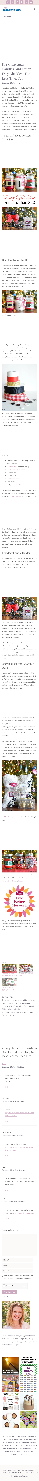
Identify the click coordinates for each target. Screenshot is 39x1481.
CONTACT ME (5, 1472)
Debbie (4, 1064)
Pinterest (5, 881)
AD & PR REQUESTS (28, 1470)
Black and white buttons (16, 470)
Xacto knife (16, 496)
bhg (25, 1000)
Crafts (7, 997)
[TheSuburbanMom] (12, 9)
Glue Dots (19, 485)
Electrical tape (12, 467)
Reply (6, 1087)
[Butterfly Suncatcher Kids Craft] (28, 1420)
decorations (10, 1003)
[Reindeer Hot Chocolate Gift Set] (26, 968)
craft (3, 1003)
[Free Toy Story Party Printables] (28, 1366)
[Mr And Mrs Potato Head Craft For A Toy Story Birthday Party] (10, 1384)
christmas (31, 1000)
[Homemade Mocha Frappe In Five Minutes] (28, 1402)
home (28, 1003)
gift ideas (22, 1003)
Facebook (21, 881)
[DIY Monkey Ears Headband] (10, 1420)
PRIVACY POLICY (17, 1472)
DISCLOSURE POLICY (31, 1472)
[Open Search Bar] (34, 9)
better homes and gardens (14, 1000)
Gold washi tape (13, 479)
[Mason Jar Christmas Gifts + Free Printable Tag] (9, 968)
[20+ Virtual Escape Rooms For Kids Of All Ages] (10, 1366)
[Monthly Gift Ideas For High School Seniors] (10, 1402)
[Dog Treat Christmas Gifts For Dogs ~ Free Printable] (9, 982)
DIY (11, 997)
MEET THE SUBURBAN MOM (12, 1470)
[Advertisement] (19, 42)
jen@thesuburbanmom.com (23, 1213)
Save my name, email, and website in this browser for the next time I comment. (19, 1277)
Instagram (26, 878)
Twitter (12, 881)
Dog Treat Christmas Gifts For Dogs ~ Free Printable (8, 989)
